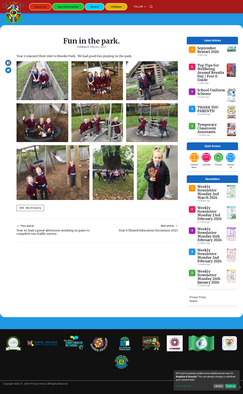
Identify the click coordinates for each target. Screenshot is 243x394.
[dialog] (207, 380)
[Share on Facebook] (8, 63)
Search (193, 301)
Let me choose (183, 386)
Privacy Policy (197, 297)
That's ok (230, 386)
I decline (218, 386)
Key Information (68, 6)
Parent (94, 6)
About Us (40, 6)
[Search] (151, 7)
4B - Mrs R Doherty (31, 208)
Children (116, 6)
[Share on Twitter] (8, 70)
